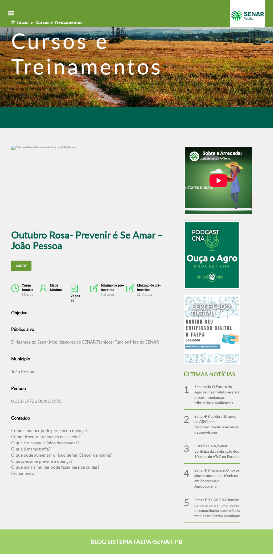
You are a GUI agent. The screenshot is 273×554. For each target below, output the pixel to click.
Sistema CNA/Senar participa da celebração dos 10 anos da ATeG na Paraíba (216, 451)
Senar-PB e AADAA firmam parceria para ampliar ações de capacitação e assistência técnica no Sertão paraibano (217, 507)
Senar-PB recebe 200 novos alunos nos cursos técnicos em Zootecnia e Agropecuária (216, 478)
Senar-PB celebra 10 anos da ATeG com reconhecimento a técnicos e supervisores (216, 424)
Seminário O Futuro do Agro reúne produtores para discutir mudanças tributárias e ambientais (216, 394)
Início (23, 22)
